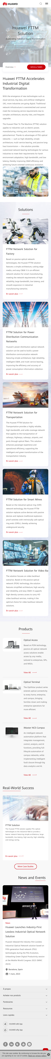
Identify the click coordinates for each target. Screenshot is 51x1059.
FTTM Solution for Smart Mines (24, 499)
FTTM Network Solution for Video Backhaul (25, 570)
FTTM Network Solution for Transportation (21, 415)
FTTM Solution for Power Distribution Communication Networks (22, 337)
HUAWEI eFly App (16, 1030)
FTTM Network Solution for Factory (21, 251)
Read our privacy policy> (37, 1056)
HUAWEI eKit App (15, 1024)
